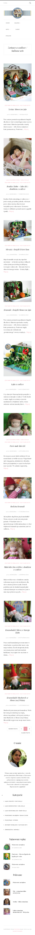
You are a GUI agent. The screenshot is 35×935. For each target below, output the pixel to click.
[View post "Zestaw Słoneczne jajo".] (18, 82)
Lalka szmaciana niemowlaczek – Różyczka (21, 911)
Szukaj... (6, 3)
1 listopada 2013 (23, 705)
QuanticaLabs (17, 931)
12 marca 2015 (23, 315)
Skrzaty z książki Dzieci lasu (17, 249)
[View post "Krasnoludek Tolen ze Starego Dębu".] (18, 611)
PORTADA (17, 929)
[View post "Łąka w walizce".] (18, 358)
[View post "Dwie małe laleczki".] (18, 424)
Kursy (18, 29)
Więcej (26, 129)
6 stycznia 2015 (24, 451)
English (8, 35)
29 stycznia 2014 (23, 637)
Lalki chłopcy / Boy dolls (13, 801)
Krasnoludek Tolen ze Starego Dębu (17, 631)
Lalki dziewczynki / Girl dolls (17, 180)
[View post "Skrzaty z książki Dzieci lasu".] (18, 230)
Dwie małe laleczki (17, 446)
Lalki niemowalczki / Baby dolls (16, 810)
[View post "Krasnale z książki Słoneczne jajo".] (18, 291)
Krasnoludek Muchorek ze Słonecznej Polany (17, 699)
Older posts (25, 733)
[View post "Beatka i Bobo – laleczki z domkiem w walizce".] (18, 157)
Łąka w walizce (17, 384)
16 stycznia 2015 (23, 389)
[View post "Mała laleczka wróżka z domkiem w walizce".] (18, 548)
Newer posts (13, 728)
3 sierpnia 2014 (24, 574)
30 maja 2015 (24, 114)
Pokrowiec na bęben (18, 845)
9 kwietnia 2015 (24, 194)
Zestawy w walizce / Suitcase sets (17, 105)
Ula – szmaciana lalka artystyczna (19, 892)
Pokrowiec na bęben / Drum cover (16, 815)
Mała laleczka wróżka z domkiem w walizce (17, 568)
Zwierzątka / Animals (12, 829)
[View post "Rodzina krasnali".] (18, 487)
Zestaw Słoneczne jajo (17, 109)
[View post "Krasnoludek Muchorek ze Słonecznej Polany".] (18, 677)
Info (7, 29)
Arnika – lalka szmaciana (20, 902)
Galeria (17, 23)
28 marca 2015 (23, 254)
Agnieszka (12, 114)
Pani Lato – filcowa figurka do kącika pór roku (21, 855)
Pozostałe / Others (11, 820)
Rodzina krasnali (17, 506)
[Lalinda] (18, 13)
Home (8, 23)
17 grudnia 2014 (23, 511)
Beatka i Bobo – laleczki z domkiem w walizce (17, 187)
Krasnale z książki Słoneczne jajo (17, 310)
